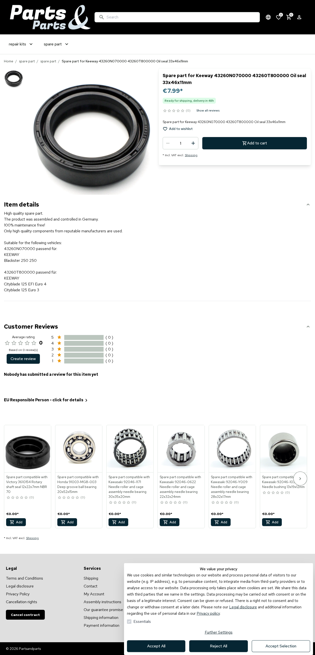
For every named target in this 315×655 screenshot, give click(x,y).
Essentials (142, 621)
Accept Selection (281, 646)
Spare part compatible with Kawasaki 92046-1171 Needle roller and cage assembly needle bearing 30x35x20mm (129, 487)
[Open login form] (299, 17)
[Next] (300, 479)
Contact (90, 586)
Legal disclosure (243, 607)
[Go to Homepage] (50, 17)
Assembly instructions (102, 601)
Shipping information (101, 617)
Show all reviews (208, 110)
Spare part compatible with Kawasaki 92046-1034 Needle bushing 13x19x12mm (283, 482)
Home (8, 61)
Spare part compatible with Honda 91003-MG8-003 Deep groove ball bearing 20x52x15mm (78, 484)
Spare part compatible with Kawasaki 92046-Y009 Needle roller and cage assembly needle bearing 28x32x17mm (231, 487)
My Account (94, 594)
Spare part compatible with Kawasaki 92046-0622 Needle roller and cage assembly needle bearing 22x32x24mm (180, 487)
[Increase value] (193, 143)
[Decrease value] (168, 143)
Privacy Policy (18, 594)
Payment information (101, 625)
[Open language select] (268, 17)
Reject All (218, 646)
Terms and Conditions (24, 578)
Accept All (156, 646)
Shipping (191, 155)
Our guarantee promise (103, 609)
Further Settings (219, 632)
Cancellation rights (21, 601)
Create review (23, 358)
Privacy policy (208, 613)
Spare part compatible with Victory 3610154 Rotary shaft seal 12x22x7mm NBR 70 (26, 484)
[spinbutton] (180, 143)
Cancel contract (25, 615)
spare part (27, 61)
